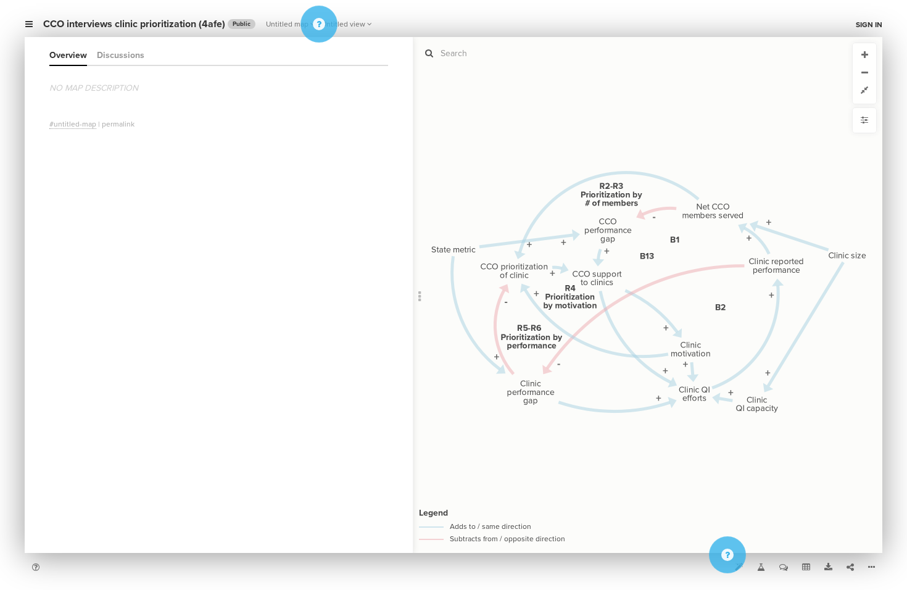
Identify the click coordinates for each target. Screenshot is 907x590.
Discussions (120, 55)
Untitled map (287, 24)
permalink (118, 124)
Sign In (869, 24)
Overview (68, 55)
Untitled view (343, 24)
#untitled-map (72, 124)
